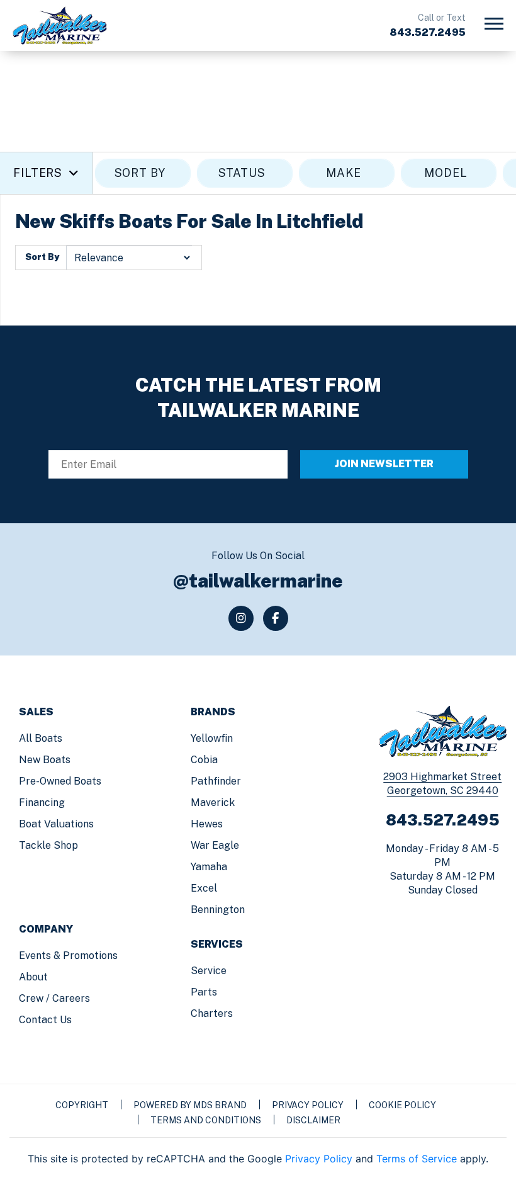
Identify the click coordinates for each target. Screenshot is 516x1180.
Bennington (218, 910)
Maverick (213, 802)
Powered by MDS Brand (190, 1105)
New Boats (44, 760)
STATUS (242, 172)
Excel (204, 888)
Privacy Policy (308, 1105)
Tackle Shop (48, 845)
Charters (212, 1013)
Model (446, 172)
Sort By (42, 257)
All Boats (40, 738)
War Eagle (215, 845)
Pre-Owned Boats (60, 781)
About (33, 977)
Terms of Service (416, 1158)
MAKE (343, 172)
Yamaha (209, 867)
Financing (42, 802)
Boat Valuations (56, 824)
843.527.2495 (428, 32)
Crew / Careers (54, 998)
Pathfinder (216, 781)
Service (209, 971)
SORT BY (140, 172)
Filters (37, 172)
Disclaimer (313, 1120)
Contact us (45, 1020)
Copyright (81, 1105)
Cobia (204, 760)
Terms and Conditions (205, 1120)
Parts (204, 992)
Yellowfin (212, 738)
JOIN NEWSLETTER (384, 464)
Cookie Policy (402, 1105)
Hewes (207, 824)
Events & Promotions (68, 956)
